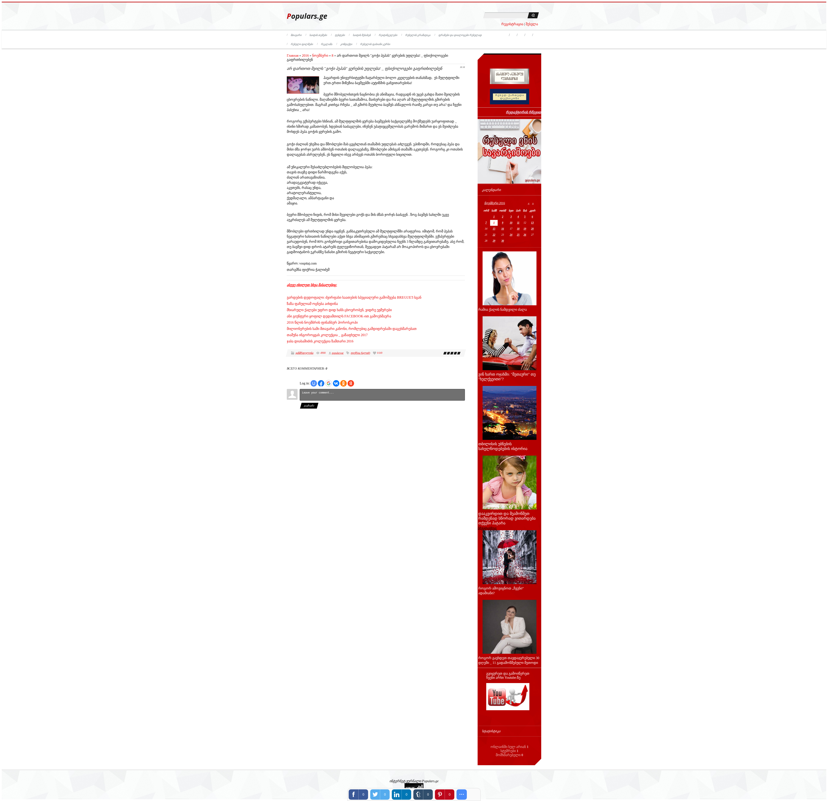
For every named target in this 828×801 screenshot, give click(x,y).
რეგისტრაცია (512, 24)
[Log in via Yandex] (351, 383)
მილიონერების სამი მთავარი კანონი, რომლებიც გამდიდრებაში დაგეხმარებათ (352, 329)
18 (518, 228)
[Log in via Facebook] (321, 383)
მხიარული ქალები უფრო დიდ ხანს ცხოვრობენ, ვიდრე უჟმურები (339, 310)
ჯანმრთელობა (304, 352)
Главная (292, 55)
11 (518, 222)
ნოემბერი (320, 55)
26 (525, 234)
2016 (305, 55)
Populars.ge (307, 16)
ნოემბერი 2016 (494, 203)
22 (494, 234)
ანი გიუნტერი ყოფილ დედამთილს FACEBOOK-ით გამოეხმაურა (339, 316)
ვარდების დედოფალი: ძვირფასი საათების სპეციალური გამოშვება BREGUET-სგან (354, 297)
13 (532, 222)
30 (502, 240)
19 (525, 228)
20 (532, 228)
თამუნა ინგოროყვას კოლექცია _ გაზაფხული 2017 (327, 335)
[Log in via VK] (336, 383)
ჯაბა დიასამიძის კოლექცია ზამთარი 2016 (320, 341)
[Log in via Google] (328, 383)
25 (518, 234)
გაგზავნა (309, 405)
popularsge (337, 352)
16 (502, 228)
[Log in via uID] (313, 383)
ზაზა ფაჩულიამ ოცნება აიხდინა (312, 304)
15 (494, 228)
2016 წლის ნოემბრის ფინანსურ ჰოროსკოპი (322, 322)
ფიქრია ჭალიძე (360, 352)
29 (494, 240)
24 (511, 234)
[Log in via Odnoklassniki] (343, 383)
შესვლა (532, 24)
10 (511, 222)
